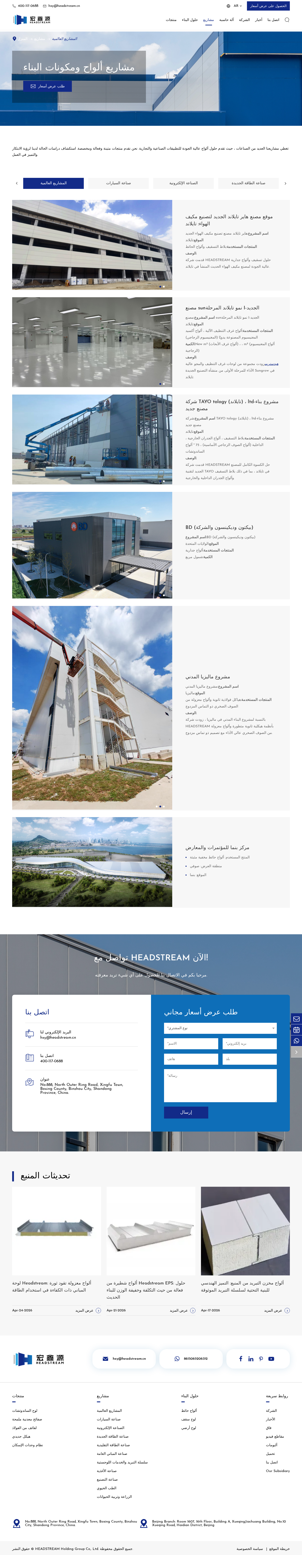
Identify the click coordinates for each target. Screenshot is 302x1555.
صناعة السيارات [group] (118, 183)
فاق (268, 1428)
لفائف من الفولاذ (24, 1428)
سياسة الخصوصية (250, 1549)
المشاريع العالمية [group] (53, 183)
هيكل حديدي (21, 1436)
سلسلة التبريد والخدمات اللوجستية (122, 1462)
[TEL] (296, 1029)
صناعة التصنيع (107, 1480)
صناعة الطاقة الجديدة (113, 1436)
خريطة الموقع (279, 1549)
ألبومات (271, 1445)
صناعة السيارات (109, 1419)
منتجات (171, 20)
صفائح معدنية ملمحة (27, 1419)
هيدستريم (271, 364)
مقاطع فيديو (275, 1436)
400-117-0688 (28, 6)
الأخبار (270, 1419)
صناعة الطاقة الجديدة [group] (248, 183)
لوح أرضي (188, 1428)
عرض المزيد (87, 1311)
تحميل (270, 1454)
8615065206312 (196, 1359)
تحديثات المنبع (45, 1176)
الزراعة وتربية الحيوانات (114, 1497)
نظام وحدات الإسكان (27, 1445)
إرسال (186, 1112)
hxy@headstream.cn (64, 6)
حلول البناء (190, 20)
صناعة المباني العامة (112, 1454)
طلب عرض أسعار (47, 86)
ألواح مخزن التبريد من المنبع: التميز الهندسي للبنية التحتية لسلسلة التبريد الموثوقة (242, 1287)
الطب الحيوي (106, 1488)
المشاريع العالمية (64, 39)
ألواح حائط (189, 1411)
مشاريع (208, 20)
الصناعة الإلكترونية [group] (183, 183)
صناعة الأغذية (107, 1471)
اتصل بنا (273, 20)
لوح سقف (188, 1419)
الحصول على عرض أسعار (268, 6)
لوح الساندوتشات (24, 1411)
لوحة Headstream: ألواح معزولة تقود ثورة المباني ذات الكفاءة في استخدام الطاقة (51, 1287)
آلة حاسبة (226, 20)
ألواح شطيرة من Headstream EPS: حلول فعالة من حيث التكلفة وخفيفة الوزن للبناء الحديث (146, 1290)
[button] (16, 183)
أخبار (258, 20)
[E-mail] (296, 1018)
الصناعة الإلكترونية (110, 1428)
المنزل (22, 39)
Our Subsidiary (278, 1471)
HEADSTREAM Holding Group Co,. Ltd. (67, 1549)
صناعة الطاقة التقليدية (113, 1445)
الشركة (244, 20)
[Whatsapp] (296, 1040)
